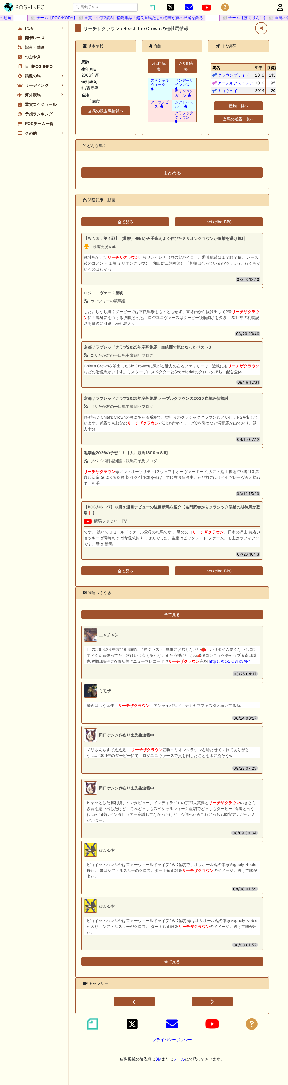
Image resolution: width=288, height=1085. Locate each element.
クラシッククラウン (184, 115)
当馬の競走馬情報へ (105, 110)
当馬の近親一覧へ (238, 119)
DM (158, 1059)
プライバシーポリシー (172, 1039)
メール (179, 1059)
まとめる (172, 172)
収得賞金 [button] (274, 67)
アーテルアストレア (235, 83)
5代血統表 (158, 66)
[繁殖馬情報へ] (189, 95)
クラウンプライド (233, 75)
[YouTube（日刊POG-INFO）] (206, 7)
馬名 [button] (216, 67)
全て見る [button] (125, 221)
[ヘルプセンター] (225, 7)
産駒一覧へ (238, 105)
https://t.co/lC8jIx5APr (229, 661)
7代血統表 (186, 66)
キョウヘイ (227, 90)
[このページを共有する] (261, 28)
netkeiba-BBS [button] (219, 221)
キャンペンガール (184, 93)
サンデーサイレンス (184, 82)
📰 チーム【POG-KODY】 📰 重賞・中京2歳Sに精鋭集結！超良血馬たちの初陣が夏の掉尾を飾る (110, 17)
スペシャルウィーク (160, 82)
